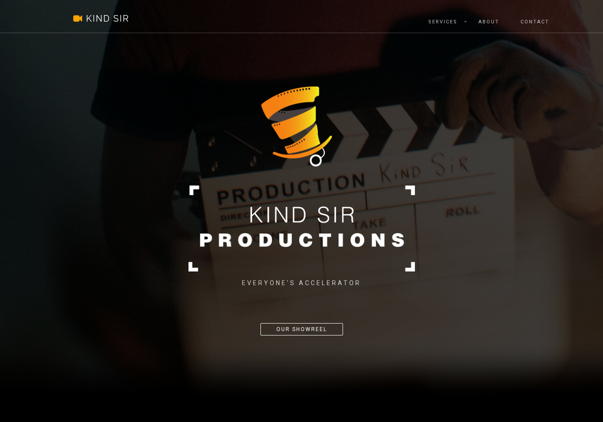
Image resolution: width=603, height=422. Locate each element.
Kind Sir (96, 18)
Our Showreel (301, 329)
